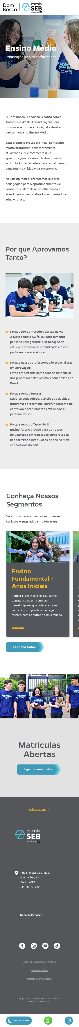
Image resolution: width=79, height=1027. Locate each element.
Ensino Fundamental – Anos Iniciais (33, 579)
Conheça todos (24, 647)
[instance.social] (22, 946)
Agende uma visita (38, 769)
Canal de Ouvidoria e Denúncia (39, 962)
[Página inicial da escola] (27, 841)
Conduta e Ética (39, 970)
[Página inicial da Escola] (21, 5)
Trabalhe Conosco (31, 915)
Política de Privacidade (39, 978)
